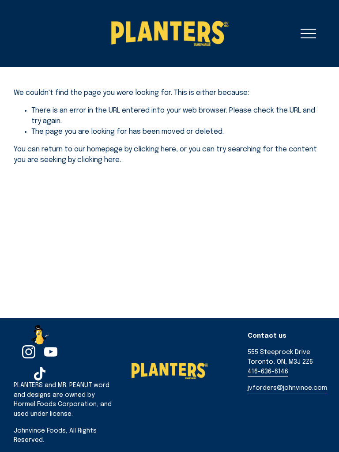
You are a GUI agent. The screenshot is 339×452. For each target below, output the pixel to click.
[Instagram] (29, 352)
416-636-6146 (268, 372)
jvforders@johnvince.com (287, 388)
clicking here (155, 149)
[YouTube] (51, 352)
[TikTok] (40, 374)
